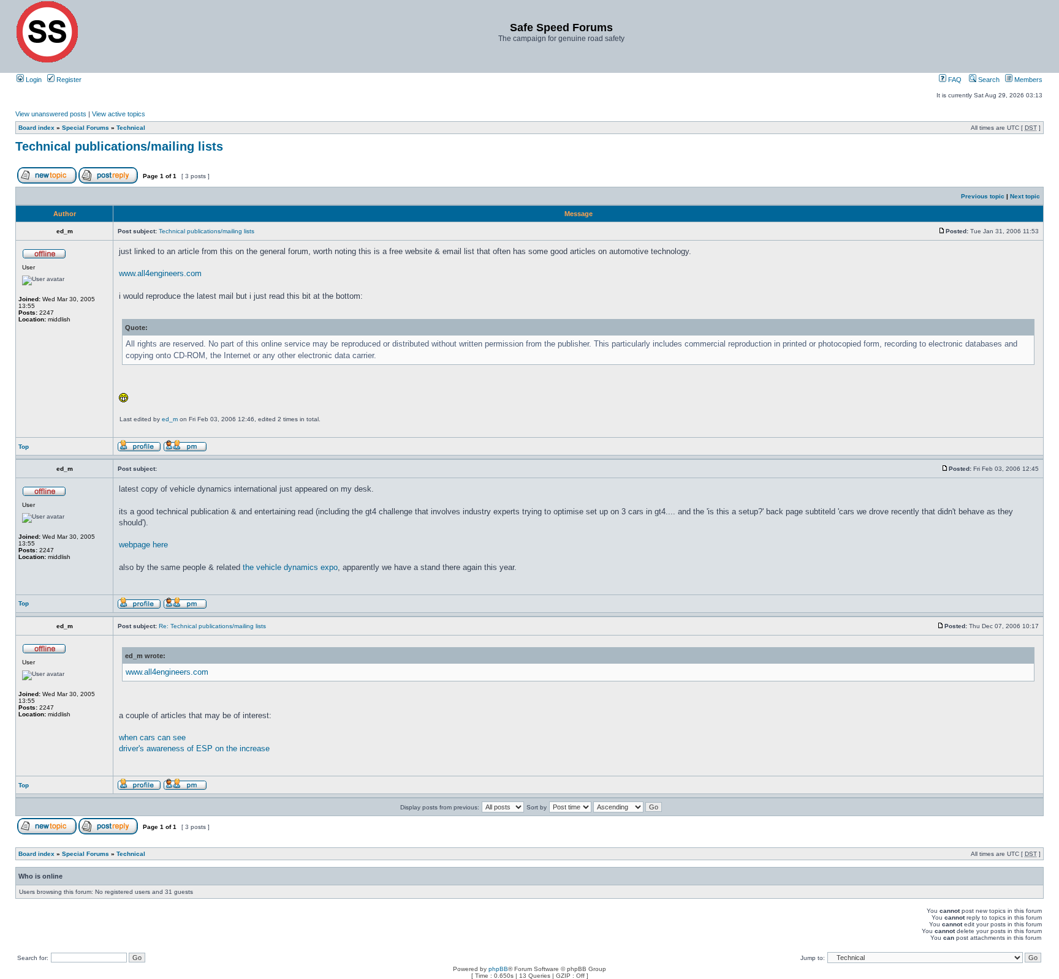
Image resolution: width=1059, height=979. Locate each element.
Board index (36, 127)
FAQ (954, 79)
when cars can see (152, 737)
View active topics (118, 114)
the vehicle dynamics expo (290, 567)
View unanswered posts (50, 114)
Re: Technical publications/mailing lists (212, 626)
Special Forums (85, 127)
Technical (130, 127)
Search (988, 79)
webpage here (143, 544)
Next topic (1025, 196)
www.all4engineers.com (160, 273)
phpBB (498, 969)
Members (1027, 79)
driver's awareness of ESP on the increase (194, 748)
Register (68, 79)
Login (33, 79)
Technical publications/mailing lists (119, 146)
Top (23, 446)
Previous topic (982, 196)
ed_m (170, 419)
